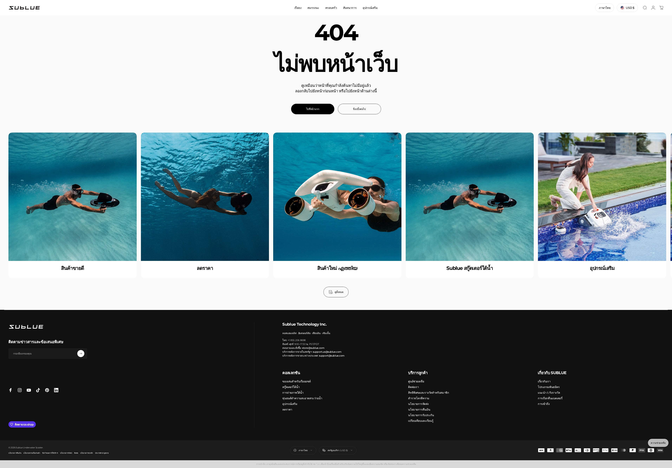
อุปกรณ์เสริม (289, 404)
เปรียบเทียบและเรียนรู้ (420, 420)
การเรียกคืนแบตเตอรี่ (550, 398)
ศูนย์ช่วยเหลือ (416, 381)
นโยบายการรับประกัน (421, 415)
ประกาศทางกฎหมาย (102, 453)
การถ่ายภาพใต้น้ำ (292, 392)
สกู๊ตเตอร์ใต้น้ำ (291, 387)
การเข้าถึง (544, 404)
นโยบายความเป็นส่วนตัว (31, 453)
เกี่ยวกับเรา (544, 381)
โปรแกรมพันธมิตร (549, 387)
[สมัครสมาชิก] (80, 353)
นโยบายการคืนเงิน (419, 409)
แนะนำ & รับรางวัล (549, 392)
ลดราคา (287, 409)
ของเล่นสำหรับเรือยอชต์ (296, 381)
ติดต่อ (76, 453)
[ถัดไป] (652, 215)
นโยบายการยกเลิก (86, 453)
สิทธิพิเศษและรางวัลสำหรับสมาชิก (428, 392)
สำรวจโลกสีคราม (418, 398)
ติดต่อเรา (413, 387)
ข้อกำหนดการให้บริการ (50, 453)
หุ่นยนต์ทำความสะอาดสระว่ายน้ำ (302, 398)
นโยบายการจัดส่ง (418, 404)
